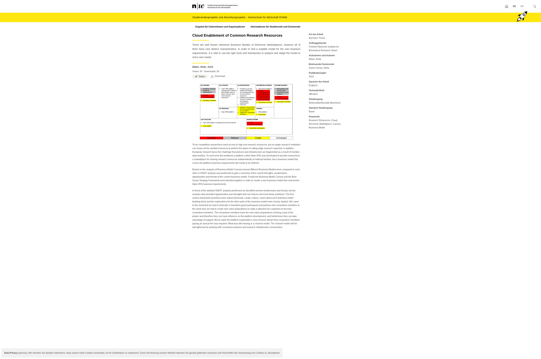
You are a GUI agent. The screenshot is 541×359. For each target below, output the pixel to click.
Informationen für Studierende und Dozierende (275, 27)
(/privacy (15, 353)
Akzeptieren (274, 353)
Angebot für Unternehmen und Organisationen (220, 27)
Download (220, 76)
